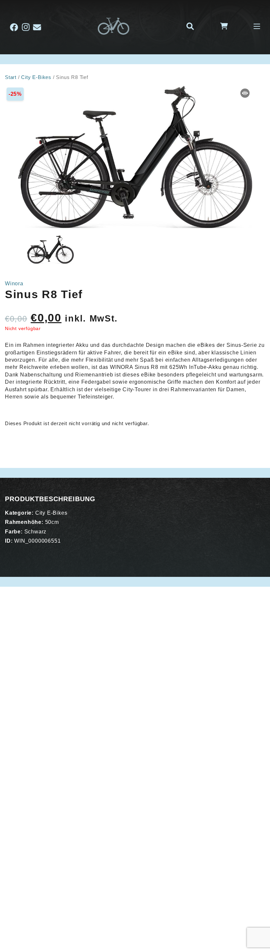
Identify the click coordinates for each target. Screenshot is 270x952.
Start (10, 77)
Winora (14, 283)
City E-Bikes (36, 77)
